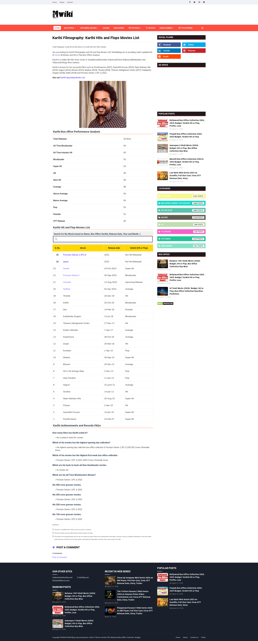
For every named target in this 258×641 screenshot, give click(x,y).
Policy (203, 637)
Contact (70, 2)
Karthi (57, 55)
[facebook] (189, 2)
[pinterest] (204, 2)
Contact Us (194, 637)
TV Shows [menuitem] (150, 28)
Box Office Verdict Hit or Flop (179, 203)
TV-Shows (179, 232)
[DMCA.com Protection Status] (165, 304)
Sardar (66, 268)
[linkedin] (169, 50)
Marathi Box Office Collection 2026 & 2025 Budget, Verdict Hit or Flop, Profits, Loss (186, 162)
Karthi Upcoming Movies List (72, 77)
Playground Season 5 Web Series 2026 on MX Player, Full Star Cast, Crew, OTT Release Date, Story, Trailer (135, 611)
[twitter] (194, 2)
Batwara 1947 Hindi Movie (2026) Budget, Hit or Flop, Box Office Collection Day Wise (185, 264)
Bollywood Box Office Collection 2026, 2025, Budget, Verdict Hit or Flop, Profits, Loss (187, 123)
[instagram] (199, 2)
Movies (179, 217)
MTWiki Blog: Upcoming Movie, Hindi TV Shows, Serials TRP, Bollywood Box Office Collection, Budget (102, 637)
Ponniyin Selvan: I (71, 275)
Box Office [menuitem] (69, 28)
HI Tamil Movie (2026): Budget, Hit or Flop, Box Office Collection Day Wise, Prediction (187, 291)
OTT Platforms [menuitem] (185, 28)
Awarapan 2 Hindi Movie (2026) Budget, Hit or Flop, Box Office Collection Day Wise (184, 148)
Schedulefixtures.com (60, 580)
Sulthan (66, 289)
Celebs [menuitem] (106, 28)
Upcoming (179, 239)
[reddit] (169, 56)
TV (179, 224)
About (62, 2)
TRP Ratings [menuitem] (134, 28)
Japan (66, 261)
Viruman (67, 282)
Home (54, 2)
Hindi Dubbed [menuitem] (166, 28)
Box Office (179, 196)
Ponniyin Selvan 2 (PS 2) (74, 254)
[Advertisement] (181, 89)
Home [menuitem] (57, 28)
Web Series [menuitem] (119, 28)
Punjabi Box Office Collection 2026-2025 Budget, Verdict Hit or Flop (186, 135)
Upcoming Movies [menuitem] (88, 28)
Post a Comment (59, 557)
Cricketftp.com (83, 577)
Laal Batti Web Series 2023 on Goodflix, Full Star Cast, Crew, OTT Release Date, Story (185, 175)
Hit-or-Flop (179, 210)
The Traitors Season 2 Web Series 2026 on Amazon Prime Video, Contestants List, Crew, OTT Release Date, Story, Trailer (133, 595)
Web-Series (179, 246)
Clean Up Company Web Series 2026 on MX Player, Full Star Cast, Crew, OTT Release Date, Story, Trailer (135, 580)
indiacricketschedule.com (62, 577)
